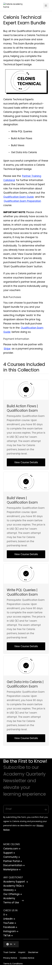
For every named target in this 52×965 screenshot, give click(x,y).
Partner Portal (11, 861)
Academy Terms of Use (11, 900)
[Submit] (45, 808)
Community (10, 857)
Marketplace (10, 869)
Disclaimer (33, 952)
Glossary (8, 890)
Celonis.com (10, 848)
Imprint (21, 952)
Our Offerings (11, 894)
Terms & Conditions (13, 963)
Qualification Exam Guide (18, 197)
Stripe (7, 348)
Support (8, 852)
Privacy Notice (10, 958)
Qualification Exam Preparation (22, 201)
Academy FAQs (12, 885)
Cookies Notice (27, 958)
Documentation (12, 865)
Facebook (9, 927)
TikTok (6, 935)
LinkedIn (8, 918)
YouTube (8, 923)
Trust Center (9, 952)
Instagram (9, 931)
